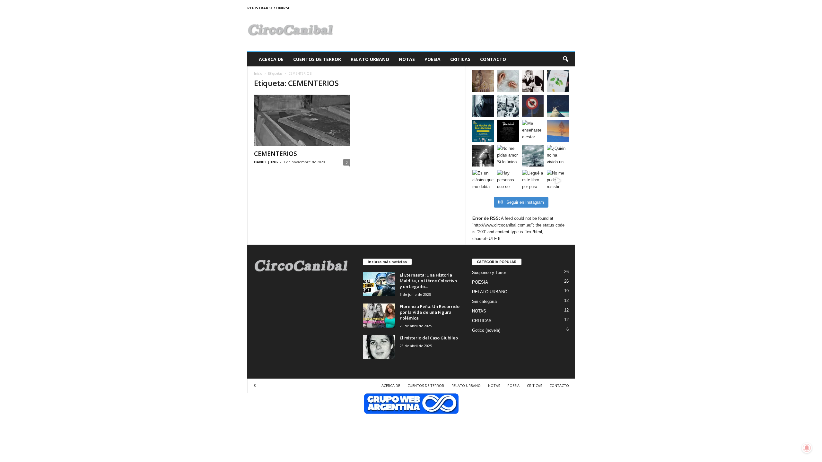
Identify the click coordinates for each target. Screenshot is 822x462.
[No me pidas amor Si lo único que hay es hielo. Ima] (508, 156)
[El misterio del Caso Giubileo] (379, 347)
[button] (565, 59)
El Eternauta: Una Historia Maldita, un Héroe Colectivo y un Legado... (428, 280)
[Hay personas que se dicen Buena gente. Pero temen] (508, 181)
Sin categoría (484, 301)
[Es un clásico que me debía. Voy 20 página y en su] (483, 181)
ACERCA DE (271, 59)
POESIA (432, 59)
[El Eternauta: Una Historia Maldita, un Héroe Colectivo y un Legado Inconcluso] (379, 284)
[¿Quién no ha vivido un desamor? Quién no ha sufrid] (558, 156)
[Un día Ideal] (508, 131)
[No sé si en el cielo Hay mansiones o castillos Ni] (533, 106)
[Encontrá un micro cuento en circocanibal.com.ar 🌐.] (533, 81)
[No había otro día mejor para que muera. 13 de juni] (483, 106)
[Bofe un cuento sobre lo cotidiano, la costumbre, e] (508, 81)
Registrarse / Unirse (268, 7)
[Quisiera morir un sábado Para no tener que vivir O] (483, 156)
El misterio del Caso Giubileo (429, 338)
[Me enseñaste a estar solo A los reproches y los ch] (533, 131)
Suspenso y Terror (489, 272)
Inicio (258, 73)
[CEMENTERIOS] (302, 120)
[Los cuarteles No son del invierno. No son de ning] (508, 106)
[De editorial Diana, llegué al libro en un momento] (558, 81)
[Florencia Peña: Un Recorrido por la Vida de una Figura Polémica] (379, 316)
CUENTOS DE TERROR (317, 59)
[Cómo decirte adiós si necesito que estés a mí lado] (558, 131)
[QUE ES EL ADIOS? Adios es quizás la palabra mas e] (558, 106)
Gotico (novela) (486, 330)
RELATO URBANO (370, 59)
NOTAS (407, 59)
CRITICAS (460, 59)
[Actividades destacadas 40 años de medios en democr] (483, 131)
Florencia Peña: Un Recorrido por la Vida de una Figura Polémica (429, 312)
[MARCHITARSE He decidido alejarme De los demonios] (533, 156)
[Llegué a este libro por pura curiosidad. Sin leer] (533, 181)
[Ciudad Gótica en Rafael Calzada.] (483, 81)
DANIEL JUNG (266, 161)
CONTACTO (493, 59)
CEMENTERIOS (275, 154)
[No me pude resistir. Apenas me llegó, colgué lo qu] (558, 181)
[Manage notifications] (807, 448)
